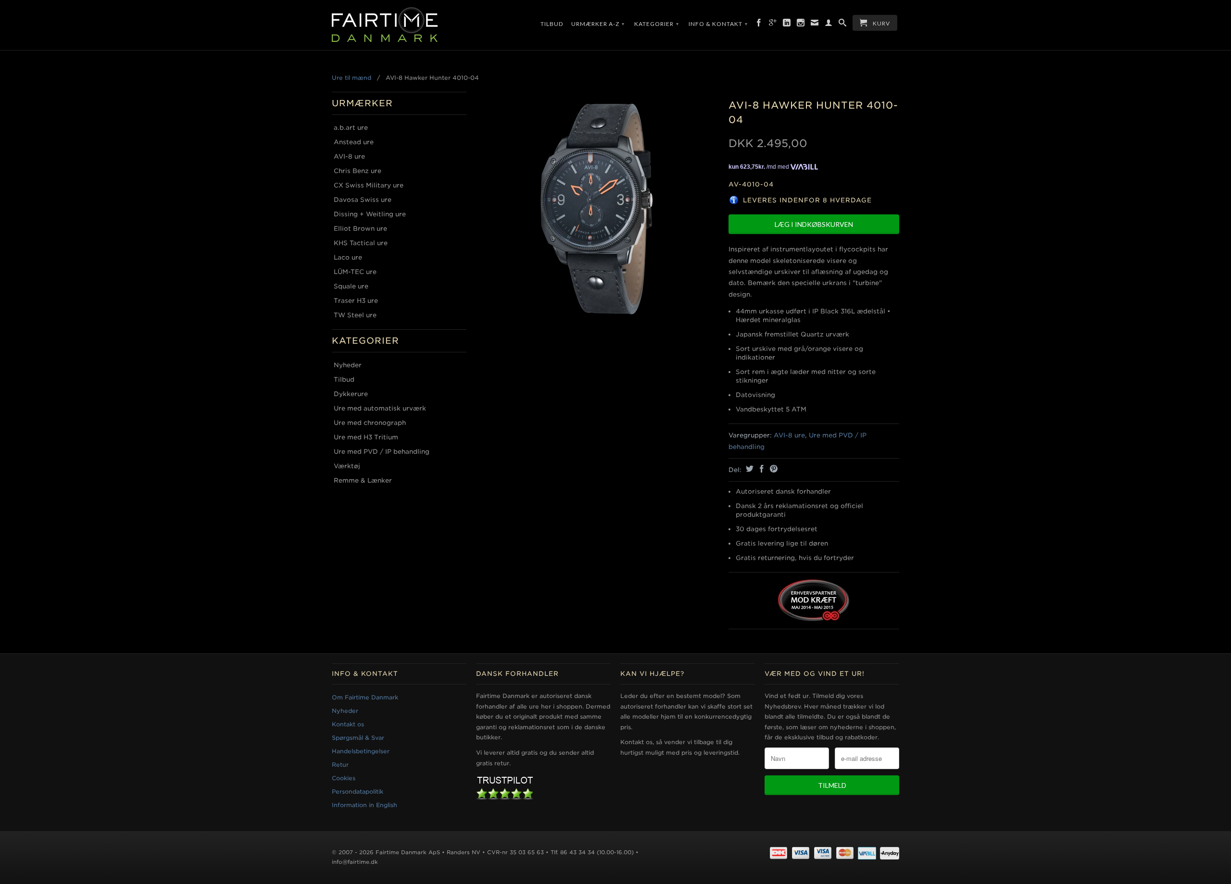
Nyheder (348, 365)
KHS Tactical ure (361, 243)
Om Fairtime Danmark (365, 697)
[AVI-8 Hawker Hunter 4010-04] (597, 209)
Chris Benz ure (357, 170)
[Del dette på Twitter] (748, 469)
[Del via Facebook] (760, 469)
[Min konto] (829, 24)
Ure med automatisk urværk (380, 408)
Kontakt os (348, 724)
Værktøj (347, 466)
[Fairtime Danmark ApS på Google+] (773, 24)
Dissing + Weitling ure (370, 214)
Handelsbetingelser (360, 751)
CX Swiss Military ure (368, 185)
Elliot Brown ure (360, 228)
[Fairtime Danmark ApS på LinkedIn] (787, 24)
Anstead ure (354, 142)
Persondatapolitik (357, 791)
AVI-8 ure (349, 156)
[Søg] (843, 24)
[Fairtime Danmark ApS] (399, 25)
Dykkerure (351, 394)
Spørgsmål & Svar (358, 737)
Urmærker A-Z (598, 23)
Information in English (364, 805)
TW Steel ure (355, 315)
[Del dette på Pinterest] (772, 469)
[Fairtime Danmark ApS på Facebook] (759, 24)
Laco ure (348, 257)
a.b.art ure (351, 127)
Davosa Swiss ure (362, 199)
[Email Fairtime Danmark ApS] (815, 24)
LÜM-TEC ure (355, 271)
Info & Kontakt (718, 23)
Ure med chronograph (370, 422)
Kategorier (656, 23)
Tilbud (551, 23)
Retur (340, 764)
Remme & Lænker (363, 480)
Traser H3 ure (356, 300)
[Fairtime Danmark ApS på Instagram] (801, 24)
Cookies (343, 778)
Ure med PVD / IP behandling (381, 451)
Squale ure (351, 286)
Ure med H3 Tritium (366, 437)
